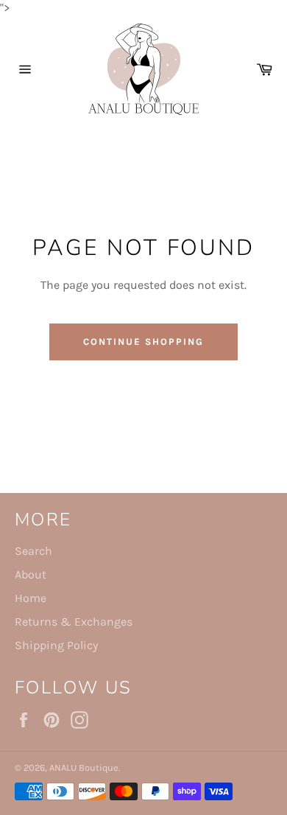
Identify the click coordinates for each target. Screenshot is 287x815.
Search (33, 551)
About (30, 574)
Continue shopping (143, 341)
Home (30, 598)
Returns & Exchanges (73, 622)
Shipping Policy (56, 645)
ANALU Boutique (83, 767)
